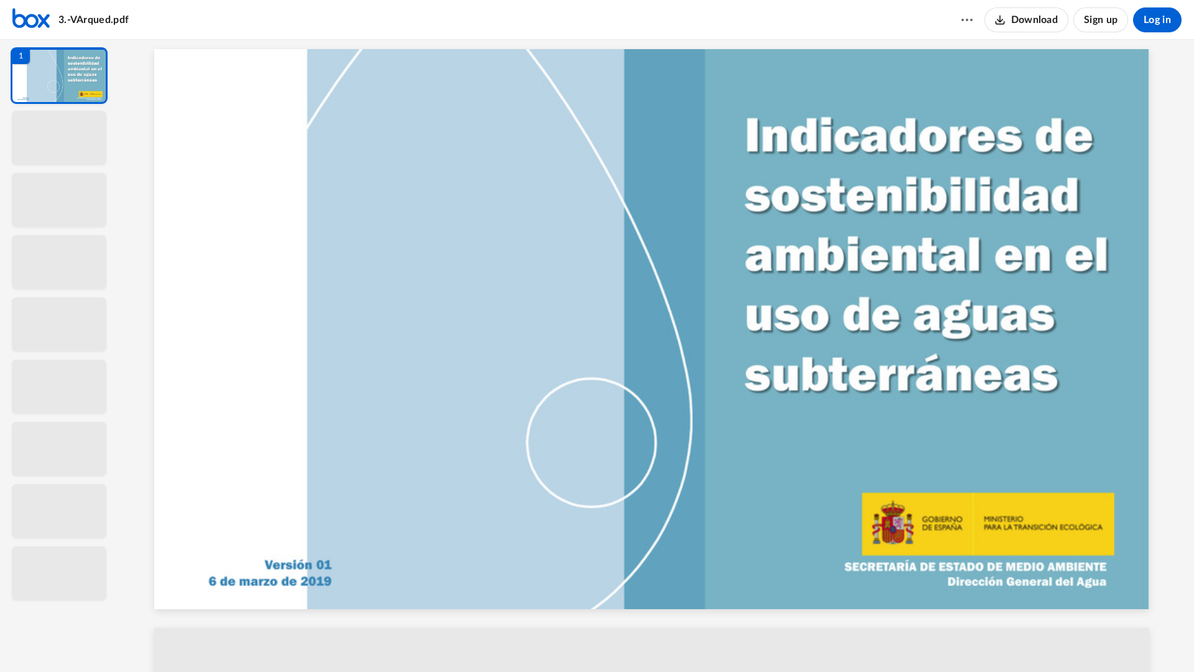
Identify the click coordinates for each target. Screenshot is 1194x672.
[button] (59, 75)
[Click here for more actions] (967, 19)
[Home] (31, 20)
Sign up (1101, 20)
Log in (1157, 20)
